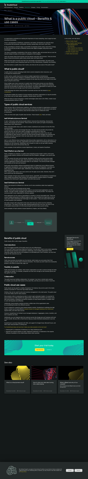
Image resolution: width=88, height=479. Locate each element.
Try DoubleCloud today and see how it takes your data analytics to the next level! (25, 327)
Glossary (10, 10)
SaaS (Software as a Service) (75, 50)
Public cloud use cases (72, 53)
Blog (5, 10)
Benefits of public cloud (72, 51)
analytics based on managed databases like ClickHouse (38, 309)
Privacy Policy (23, 471)
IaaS (40, 114)
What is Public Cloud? (71, 41)
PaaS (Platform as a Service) (75, 48)
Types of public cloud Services (74, 43)
